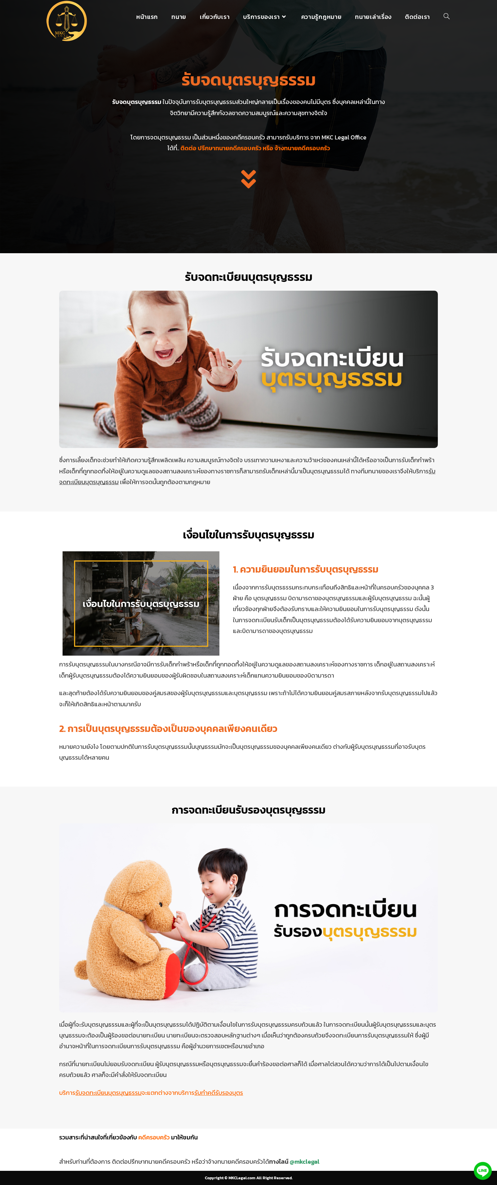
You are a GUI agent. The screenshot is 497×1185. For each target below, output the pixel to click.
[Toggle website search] (446, 16)
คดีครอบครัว (154, 1137)
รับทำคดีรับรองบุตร (218, 1092)
